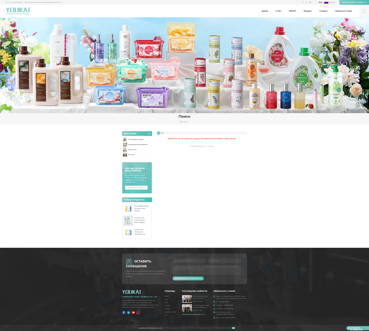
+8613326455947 (17, 2)
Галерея (323, 11)
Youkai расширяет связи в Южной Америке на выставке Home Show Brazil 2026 (201, 306)
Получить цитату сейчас (353, 2)
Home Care (132, 149)
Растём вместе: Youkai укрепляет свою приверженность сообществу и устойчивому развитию (200, 297)
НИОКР (292, 11)
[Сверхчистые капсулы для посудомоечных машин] (128, 232)
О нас (278, 11)
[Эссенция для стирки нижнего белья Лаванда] (128, 220)
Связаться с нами (343, 11)
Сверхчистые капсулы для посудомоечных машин (139, 232)
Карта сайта (182, 328)
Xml (188, 328)
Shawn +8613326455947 (228, 317)
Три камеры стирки (135, 139)
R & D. (166, 302)
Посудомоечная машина (137, 144)
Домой (265, 11)
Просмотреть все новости (193, 314)
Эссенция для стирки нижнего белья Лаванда (139, 220)
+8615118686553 (228, 305)
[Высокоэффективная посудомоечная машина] (128, 209)
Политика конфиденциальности (201, 328)
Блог (166, 315)
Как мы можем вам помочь (135, 169)
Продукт (308, 11)
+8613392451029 (228, 308)
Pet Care (131, 155)
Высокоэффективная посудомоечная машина (141, 208)
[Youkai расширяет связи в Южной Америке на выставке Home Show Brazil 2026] (187, 308)
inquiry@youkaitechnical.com (53, 2)
